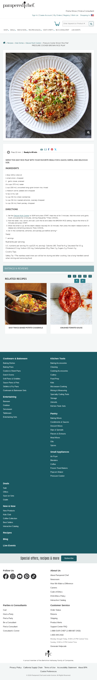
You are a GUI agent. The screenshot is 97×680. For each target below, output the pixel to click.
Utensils (53, 402)
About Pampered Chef (59, 575)
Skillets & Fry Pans (11, 386)
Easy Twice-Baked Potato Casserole (26, 328)
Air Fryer (54, 456)
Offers (5, 492)
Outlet (5, 500)
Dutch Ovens (8, 375)
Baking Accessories (58, 363)
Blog (5, 539)
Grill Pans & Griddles (11, 379)
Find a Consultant (10, 626)
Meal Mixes (55, 438)
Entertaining (9, 397)
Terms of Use (49, 667)
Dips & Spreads (56, 430)
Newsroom (54, 579)
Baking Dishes (9, 363)
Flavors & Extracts (58, 434)
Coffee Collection (10, 518)
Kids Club (7, 514)
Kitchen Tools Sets (58, 406)
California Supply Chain (33, 667)
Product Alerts (56, 622)
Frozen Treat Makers (59, 468)
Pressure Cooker (57, 476)
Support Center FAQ (58, 626)
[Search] (91, 24)
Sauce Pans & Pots (11, 382)
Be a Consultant (62, 30)
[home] (48, 654)
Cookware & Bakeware (15, 358)
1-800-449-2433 (56, 635)
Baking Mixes (56, 418)
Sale (5, 488)
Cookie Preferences (48, 671)
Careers (53, 588)
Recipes (10, 43)
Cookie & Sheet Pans (12, 371)
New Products (9, 511)
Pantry (53, 413)
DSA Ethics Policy (57, 596)
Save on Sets (8, 496)
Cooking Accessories (59, 371)
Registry (66, 15)
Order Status (55, 610)
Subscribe (69, 558)
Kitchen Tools (57, 358)
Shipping (53, 618)
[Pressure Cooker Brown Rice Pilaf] (48, 95)
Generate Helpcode (58, 646)
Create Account (45, 15)
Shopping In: (85, 15)
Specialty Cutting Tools (59, 394)
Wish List (74, 15)
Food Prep (54, 379)
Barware (6, 401)
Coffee (53, 464)
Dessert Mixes (56, 426)
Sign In (35, 15)
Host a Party (8, 614)
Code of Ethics (56, 592)
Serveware (7, 409)
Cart (5, 610)
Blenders (54, 460)
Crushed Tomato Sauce (71, 328)
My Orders (57, 15)
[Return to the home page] (4, 43)
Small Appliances (59, 452)
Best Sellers (8, 522)
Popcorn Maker (56, 472)
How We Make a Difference (61, 583)
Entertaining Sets (10, 417)
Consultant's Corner (11, 631)
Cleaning (54, 367)
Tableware (7, 413)
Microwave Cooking (58, 386)
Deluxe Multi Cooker (33, 43)
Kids (52, 382)
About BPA (82, 667)
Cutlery (53, 375)
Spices (53, 445)
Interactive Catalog (10, 526)
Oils (52, 441)
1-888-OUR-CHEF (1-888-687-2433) (65, 631)
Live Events (76, 30)
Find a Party (8, 618)
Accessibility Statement (67, 667)
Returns (53, 614)
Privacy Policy (16, 667)
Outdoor (6, 405)
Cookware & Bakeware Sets (14, 390)
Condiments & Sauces (59, 422)
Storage (53, 398)
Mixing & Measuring (58, 390)
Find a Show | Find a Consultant (80, 11)
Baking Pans (8, 367)
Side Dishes (19, 43)
